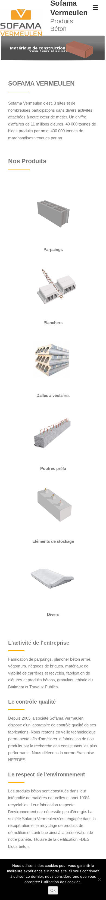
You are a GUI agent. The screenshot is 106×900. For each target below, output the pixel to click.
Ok (53, 890)
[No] (99, 879)
